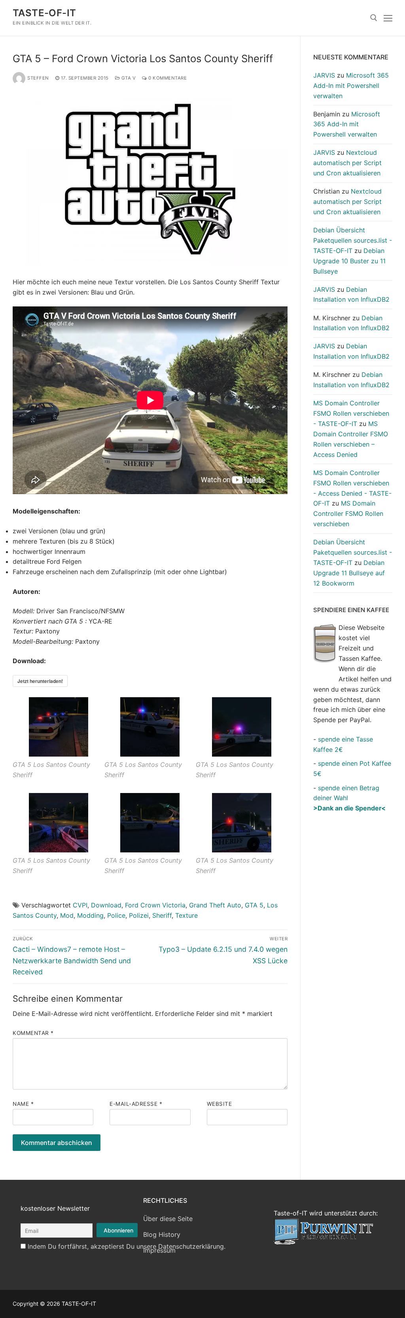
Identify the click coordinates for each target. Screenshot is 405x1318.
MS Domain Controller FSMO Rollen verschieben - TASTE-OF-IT (351, 413)
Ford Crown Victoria (155, 905)
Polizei (139, 915)
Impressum (159, 1250)
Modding (90, 915)
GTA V (128, 78)
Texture (186, 915)
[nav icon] (388, 18)
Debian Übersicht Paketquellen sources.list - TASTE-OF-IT (352, 240)
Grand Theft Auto (215, 905)
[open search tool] (373, 17)
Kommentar (33, 1033)
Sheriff (162, 915)
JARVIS (324, 75)
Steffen (38, 78)
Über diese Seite (168, 1219)
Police (116, 915)
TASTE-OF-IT (44, 13)
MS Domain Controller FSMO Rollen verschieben (348, 513)
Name (23, 1104)
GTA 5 (254, 905)
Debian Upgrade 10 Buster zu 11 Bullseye (349, 261)
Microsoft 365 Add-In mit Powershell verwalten (351, 85)
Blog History (161, 1234)
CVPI (80, 905)
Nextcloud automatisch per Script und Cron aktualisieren (347, 162)
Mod (67, 915)
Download (106, 905)
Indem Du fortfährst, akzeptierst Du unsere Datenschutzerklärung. (126, 1246)
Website (219, 1104)
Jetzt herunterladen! (40, 681)
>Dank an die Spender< (349, 808)
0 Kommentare (167, 78)
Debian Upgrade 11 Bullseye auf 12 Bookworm (349, 573)
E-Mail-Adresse (136, 1104)
